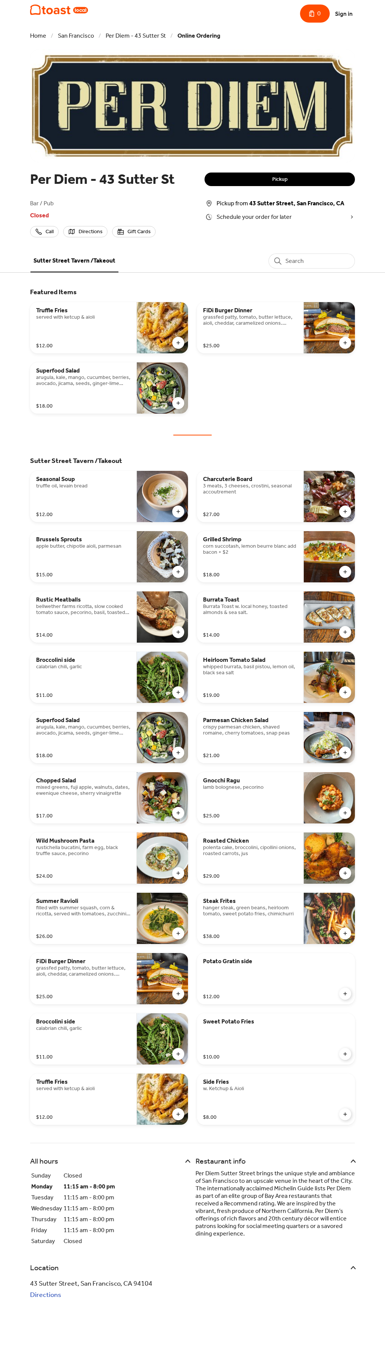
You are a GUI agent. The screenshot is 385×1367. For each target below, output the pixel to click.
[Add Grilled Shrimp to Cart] (345, 572)
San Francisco (76, 35)
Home (38, 35)
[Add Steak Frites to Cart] (345, 933)
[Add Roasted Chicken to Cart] (345, 873)
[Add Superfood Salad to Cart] (178, 403)
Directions (45, 1295)
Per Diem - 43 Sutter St (136, 35)
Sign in (344, 13)
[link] (74, 260)
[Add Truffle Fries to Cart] (178, 343)
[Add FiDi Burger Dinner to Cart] (345, 343)
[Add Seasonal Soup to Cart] (178, 512)
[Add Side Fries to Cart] (345, 1114)
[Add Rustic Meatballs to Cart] (178, 632)
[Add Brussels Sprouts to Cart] (178, 572)
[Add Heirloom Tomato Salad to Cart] (345, 692)
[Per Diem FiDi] (59, 10)
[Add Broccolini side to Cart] (178, 692)
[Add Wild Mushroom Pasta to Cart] (178, 873)
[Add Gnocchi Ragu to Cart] (345, 813)
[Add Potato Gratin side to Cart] (345, 994)
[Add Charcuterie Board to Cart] (345, 512)
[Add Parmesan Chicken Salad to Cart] (345, 753)
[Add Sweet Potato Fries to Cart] (345, 1054)
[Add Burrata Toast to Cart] (345, 632)
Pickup (280, 179)
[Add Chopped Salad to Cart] (178, 813)
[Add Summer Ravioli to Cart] (178, 933)
